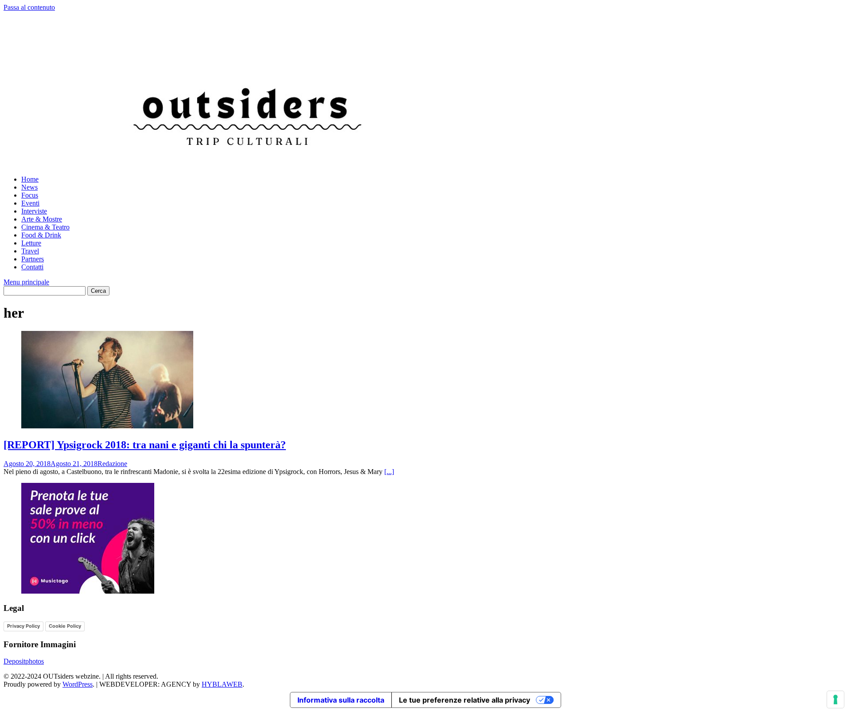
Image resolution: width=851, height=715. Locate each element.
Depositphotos (24, 661)
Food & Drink (41, 235)
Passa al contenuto (29, 7)
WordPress (77, 684)
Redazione (112, 463)
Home (30, 179)
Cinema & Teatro (45, 227)
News (29, 187)
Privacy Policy (23, 626)
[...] (389, 471)
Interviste (34, 211)
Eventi (30, 203)
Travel (30, 251)
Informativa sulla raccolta (340, 700)
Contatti (32, 267)
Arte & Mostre (41, 219)
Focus (29, 195)
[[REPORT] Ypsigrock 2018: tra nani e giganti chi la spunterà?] (107, 426)
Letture (31, 243)
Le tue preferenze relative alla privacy (464, 700)
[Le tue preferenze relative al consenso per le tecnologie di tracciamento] (835, 699)
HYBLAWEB (222, 684)
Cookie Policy (65, 626)
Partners (32, 259)
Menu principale (26, 282)
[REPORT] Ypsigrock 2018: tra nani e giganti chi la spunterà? (145, 445)
